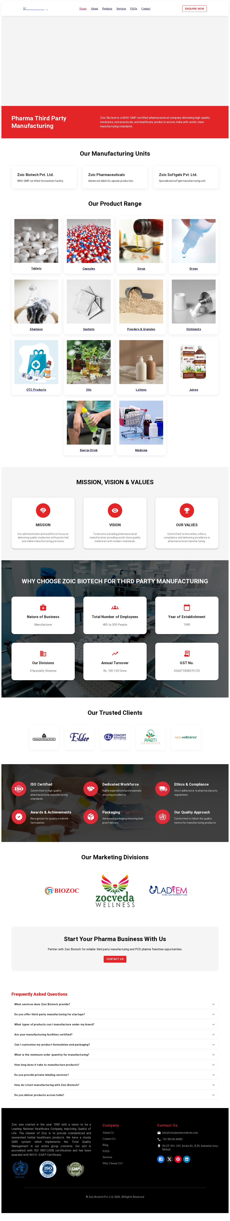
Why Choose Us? (113, 1163)
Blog (105, 1144)
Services (107, 1157)
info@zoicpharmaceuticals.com (180, 1132)
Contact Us (115, 959)
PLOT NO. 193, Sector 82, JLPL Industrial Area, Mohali (190, 1147)
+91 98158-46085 (172, 1139)
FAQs (106, 1151)
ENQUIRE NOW (194, 8)
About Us (108, 1132)
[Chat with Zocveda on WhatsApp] (4, 1217)
